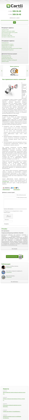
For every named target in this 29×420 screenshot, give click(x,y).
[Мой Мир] (16, 188)
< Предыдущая (6, 189)
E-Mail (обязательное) (22, 197)
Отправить (6, 223)
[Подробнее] (9, 267)
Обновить (7, 219)
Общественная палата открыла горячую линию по (14, 393)
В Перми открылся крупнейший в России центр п (14, 399)
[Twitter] (13, 188)
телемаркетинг (5, 181)
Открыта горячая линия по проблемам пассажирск (12, 417)
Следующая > (16, 189)
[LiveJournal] (18, 188)
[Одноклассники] (15, 188)
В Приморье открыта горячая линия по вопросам (12, 405)
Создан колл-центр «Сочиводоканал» (11, 411)
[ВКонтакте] (11, 188)
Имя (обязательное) (21, 195)
